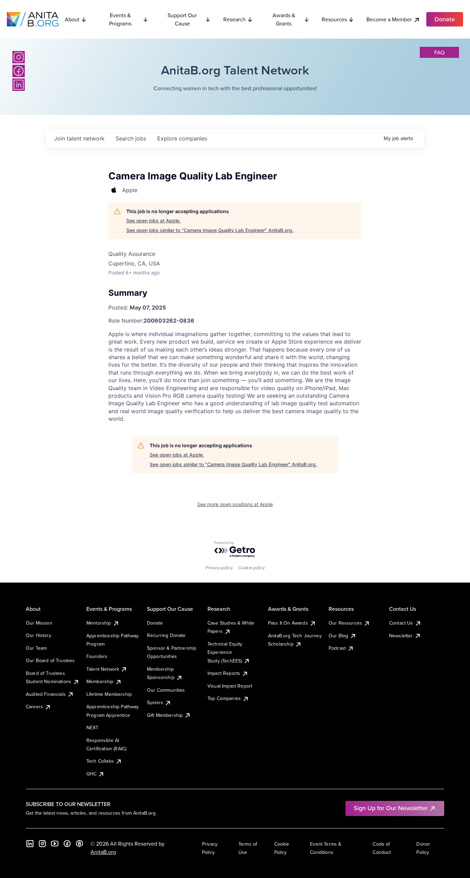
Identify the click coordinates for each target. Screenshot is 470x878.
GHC (91, 773)
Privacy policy (219, 567)
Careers (34, 706)
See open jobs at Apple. (153, 220)
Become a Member (389, 19)
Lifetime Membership (109, 694)
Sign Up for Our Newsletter (391, 808)
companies (182, 138)
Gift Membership (165, 715)
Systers (155, 702)
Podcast (337, 648)
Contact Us (401, 622)
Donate (155, 622)
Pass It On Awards (288, 622)
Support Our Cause (182, 19)
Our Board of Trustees (50, 660)
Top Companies (224, 698)
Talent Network (102, 669)
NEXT (92, 727)
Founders (96, 656)
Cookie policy (251, 567)
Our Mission (39, 622)
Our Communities (166, 690)
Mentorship (98, 622)
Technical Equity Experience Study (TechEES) (225, 652)
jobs (131, 138)
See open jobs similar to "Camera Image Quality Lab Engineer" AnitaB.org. (209, 230)
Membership (100, 681)
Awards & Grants (284, 19)
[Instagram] (18, 57)
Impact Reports (223, 673)
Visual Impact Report (229, 685)
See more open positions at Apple (235, 504)
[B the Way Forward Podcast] (79, 843)
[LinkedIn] (18, 85)
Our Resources (345, 622)
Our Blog (338, 635)
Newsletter (401, 635)
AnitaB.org (103, 852)
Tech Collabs (100, 760)
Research (234, 19)
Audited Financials (46, 694)
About (72, 19)
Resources (334, 19)
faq (439, 52)
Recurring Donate (166, 635)
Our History (38, 635)
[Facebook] (18, 71)
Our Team (36, 648)
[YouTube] (55, 843)
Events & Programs (120, 19)
